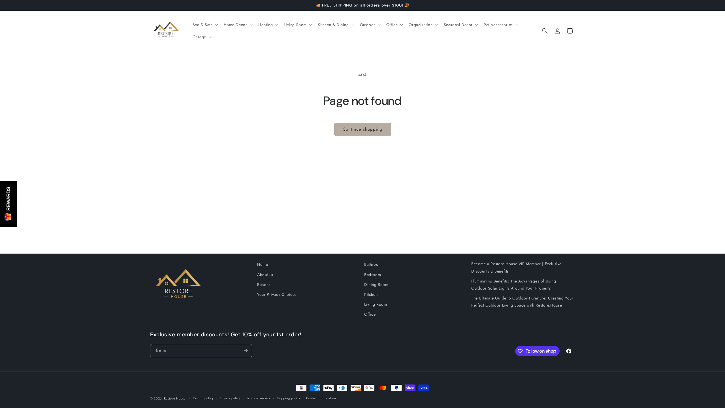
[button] (204, 25)
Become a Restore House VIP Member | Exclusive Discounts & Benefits (516, 267)
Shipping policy (288, 398)
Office (370, 314)
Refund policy (203, 398)
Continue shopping (363, 129)
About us (265, 274)
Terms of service (258, 398)
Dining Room (376, 284)
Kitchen (371, 294)
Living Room (375, 304)
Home (262, 264)
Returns (263, 284)
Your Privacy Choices (277, 294)
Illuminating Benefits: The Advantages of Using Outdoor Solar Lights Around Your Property (513, 284)
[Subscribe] (245, 350)
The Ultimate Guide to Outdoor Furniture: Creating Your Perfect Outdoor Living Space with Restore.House (522, 301)
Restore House (175, 398)
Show (8, 204)
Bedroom (372, 274)
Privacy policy (229, 398)
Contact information (321, 398)
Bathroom (373, 264)
